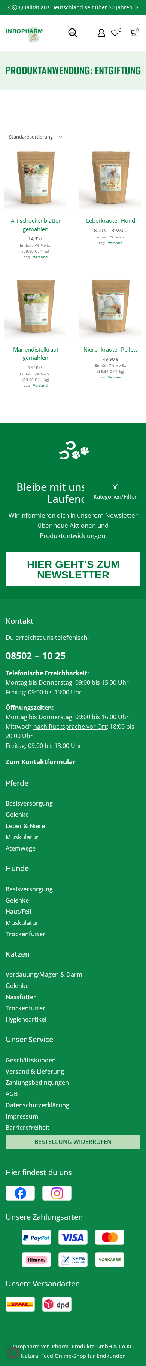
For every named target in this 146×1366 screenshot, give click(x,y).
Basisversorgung (29, 803)
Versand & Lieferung (35, 1071)
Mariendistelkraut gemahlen (35, 353)
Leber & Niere (25, 826)
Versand (40, 256)
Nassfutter (21, 997)
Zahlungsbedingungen (37, 1082)
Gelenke (17, 814)
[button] (9, 7)
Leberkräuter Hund (110, 220)
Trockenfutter (25, 934)
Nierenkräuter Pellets (110, 349)
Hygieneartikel (26, 1019)
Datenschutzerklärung (37, 1105)
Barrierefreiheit (27, 1127)
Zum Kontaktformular (41, 761)
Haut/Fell (18, 911)
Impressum (22, 1116)
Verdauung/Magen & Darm (44, 974)
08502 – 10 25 (36, 655)
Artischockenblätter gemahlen (36, 224)
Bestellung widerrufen (73, 1142)
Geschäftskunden (31, 1060)
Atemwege (21, 848)
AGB (12, 1094)
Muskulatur (22, 837)
